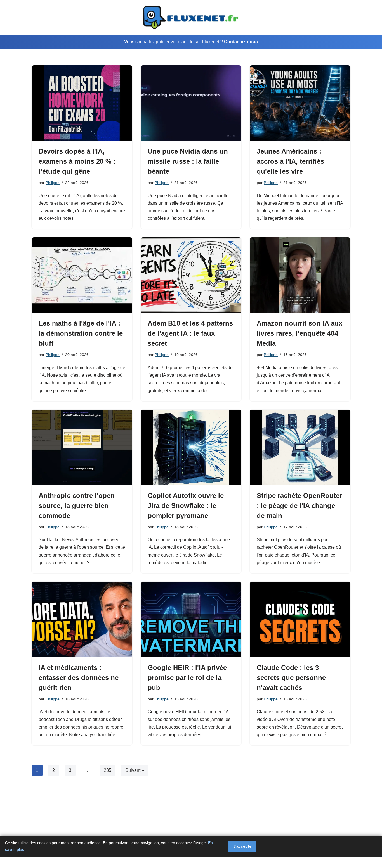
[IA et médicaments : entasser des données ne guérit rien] (82, 619)
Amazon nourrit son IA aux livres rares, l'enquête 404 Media (299, 333)
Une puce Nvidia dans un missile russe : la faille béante (188, 161)
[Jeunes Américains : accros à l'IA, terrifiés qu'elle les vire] (300, 103)
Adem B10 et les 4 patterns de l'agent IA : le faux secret (190, 333)
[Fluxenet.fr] (191, 17)
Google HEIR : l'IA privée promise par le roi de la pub (187, 677)
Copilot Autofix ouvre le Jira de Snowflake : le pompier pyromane (186, 505)
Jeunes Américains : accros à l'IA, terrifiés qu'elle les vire (290, 161)
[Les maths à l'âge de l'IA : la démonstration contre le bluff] (82, 275)
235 (107, 770)
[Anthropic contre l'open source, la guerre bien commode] (82, 447)
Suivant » (134, 770)
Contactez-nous (241, 41)
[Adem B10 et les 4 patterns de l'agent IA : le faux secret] (191, 275)
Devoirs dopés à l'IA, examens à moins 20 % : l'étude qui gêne (77, 161)
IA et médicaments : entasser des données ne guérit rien (79, 677)
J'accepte (242, 846)
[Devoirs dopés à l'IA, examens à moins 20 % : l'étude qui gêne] (82, 103)
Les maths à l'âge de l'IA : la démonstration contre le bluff (81, 333)
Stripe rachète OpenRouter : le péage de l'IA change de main (299, 505)
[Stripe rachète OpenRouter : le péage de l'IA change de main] (300, 447)
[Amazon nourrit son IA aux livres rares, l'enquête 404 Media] (300, 275)
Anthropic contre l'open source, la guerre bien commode (77, 505)
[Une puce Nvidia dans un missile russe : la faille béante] (191, 103)
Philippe (53, 182)
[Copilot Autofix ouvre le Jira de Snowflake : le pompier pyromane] (191, 447)
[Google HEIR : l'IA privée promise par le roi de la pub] (191, 619)
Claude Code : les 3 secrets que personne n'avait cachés (291, 677)
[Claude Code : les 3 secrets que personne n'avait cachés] (300, 619)
